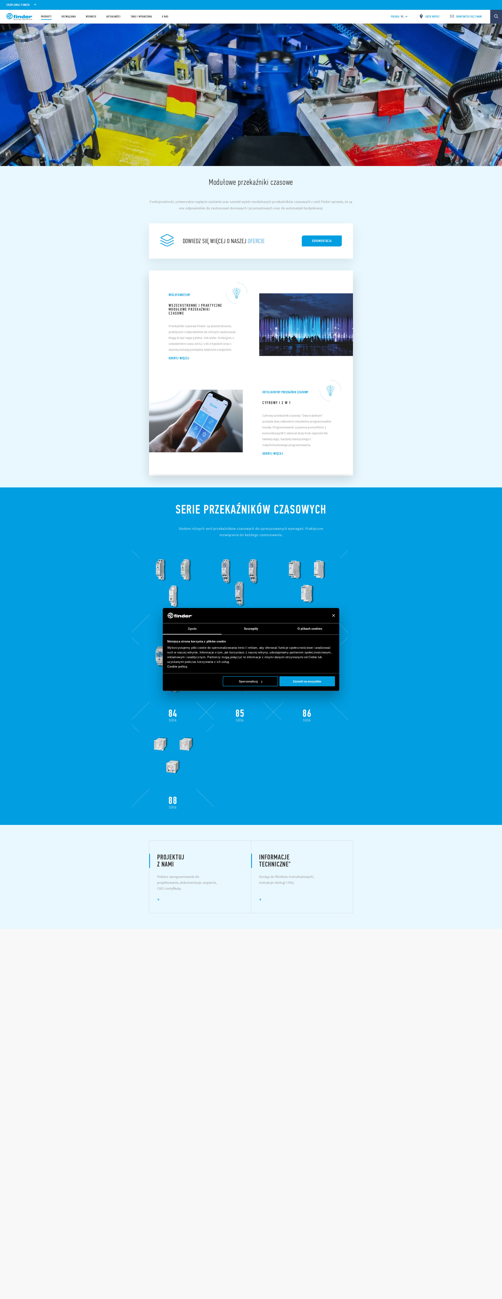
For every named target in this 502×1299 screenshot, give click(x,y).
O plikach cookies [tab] (309, 628)
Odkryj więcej (179, 358)
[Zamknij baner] (333, 615)
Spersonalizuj (248, 681)
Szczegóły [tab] (251, 628)
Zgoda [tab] (192, 628)
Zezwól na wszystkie (307, 681)
